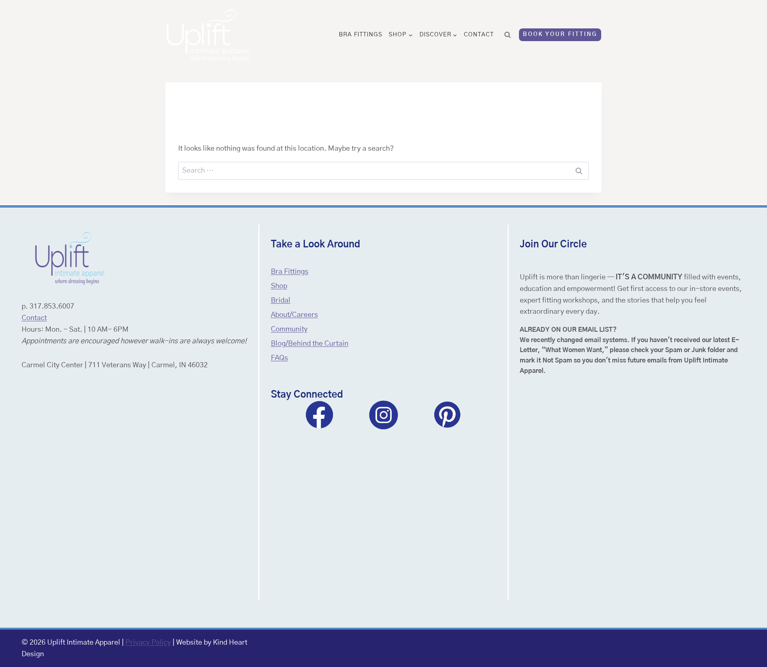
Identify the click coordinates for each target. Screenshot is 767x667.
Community (289, 329)
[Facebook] (319, 415)
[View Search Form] (508, 35)
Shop (279, 286)
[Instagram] (383, 415)
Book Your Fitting (560, 34)
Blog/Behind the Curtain (309, 343)
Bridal (280, 300)
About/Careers (294, 315)
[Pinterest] (447, 415)
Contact (479, 35)
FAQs (279, 358)
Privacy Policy (148, 642)
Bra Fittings (360, 35)
